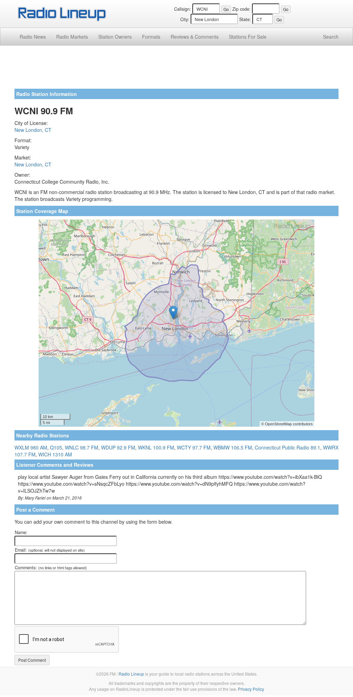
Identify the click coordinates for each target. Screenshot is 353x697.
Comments (195, 36)
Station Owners (115, 36)
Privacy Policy (251, 689)
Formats (151, 36)
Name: (21, 532)
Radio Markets (72, 36)
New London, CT (32, 129)
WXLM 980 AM (30, 447)
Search (331, 36)
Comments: (51, 567)
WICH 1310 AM (55, 454)
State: (245, 19)
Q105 (56, 447)
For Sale (247, 36)
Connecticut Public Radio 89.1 (287, 447)
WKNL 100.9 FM (156, 447)
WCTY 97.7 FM (194, 447)
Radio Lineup (131, 674)
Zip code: (241, 9)
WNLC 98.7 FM (81, 447)
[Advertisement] (176, 69)
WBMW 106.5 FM (232, 447)
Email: (50, 550)
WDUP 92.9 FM (118, 447)
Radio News (33, 36)
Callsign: (182, 9)
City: (184, 19)
